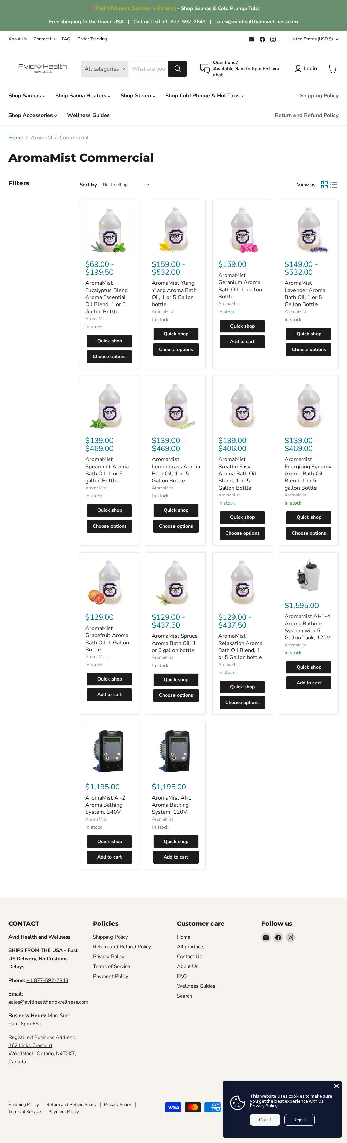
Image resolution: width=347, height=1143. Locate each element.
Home (15, 138)
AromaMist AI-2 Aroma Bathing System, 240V (105, 805)
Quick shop (109, 341)
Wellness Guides (88, 115)
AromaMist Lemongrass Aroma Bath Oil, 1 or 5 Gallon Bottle (176, 470)
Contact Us (44, 39)
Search (184, 995)
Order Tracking (92, 39)
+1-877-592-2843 (184, 21)
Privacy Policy (108, 956)
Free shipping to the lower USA (86, 21)
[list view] (334, 185)
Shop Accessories (31, 115)
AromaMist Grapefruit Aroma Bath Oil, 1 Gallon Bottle (107, 639)
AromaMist (96, 319)
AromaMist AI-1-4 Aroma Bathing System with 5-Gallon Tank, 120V (307, 627)
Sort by (88, 185)
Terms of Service (111, 966)
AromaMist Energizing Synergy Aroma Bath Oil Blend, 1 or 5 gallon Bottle (308, 474)
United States (311, 39)
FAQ (66, 39)
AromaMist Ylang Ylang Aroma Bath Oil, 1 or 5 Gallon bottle (174, 293)
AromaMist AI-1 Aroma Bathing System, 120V (172, 805)
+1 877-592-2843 (47, 980)
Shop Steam (136, 95)
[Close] (336, 1086)
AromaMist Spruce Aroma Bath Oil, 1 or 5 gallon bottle (175, 643)
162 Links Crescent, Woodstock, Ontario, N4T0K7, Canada (42, 1053)
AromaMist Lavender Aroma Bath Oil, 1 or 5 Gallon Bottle (305, 293)
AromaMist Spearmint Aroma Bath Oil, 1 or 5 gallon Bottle (107, 470)
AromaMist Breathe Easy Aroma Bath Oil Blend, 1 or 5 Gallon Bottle (237, 474)
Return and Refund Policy (307, 115)
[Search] (177, 69)
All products (190, 946)
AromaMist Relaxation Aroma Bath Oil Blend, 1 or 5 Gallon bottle (240, 646)
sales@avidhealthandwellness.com (256, 21)
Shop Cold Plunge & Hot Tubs (203, 95)
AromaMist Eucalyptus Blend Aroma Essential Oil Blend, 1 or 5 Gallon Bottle (106, 297)
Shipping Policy (319, 95)
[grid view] (324, 185)
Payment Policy (110, 976)
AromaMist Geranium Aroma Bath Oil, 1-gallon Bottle (240, 286)
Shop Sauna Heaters (81, 95)
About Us (17, 39)
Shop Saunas (25, 95)
